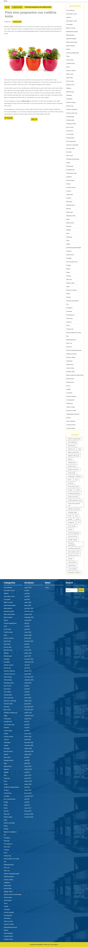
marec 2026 (27, 602)
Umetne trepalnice (71, 396)
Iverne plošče (70, 134)
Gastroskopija (70, 116)
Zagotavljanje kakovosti (72, 414)
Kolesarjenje (69, 166)
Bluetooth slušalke (71, 38)
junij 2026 (27, 593)
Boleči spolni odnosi (71, 42)
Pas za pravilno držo (72, 261)
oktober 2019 (28, 769)
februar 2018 (27, 793)
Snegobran (69, 361)
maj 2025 (27, 626)
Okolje (68, 244)
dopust (70, 459)
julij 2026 (26, 590)
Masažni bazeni (70, 205)
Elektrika (68, 88)
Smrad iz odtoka (70, 357)
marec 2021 (27, 733)
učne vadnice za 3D (73, 552)
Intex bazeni (69, 130)
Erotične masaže (71, 102)
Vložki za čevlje (70, 407)
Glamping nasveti (71, 123)
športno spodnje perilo (74, 438)
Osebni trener (70, 254)
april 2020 (27, 763)
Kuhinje (68, 184)
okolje (69, 515)
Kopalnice (69, 176)
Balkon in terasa (70, 28)
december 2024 (28, 641)
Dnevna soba (70, 81)
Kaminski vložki (70, 148)
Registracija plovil (71, 339)
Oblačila (68, 230)
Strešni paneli (70, 382)
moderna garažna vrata (74, 500)
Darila (68, 67)
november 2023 (28, 659)
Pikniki (68, 272)
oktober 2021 (28, 712)
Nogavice (69, 226)
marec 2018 (27, 790)
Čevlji (67, 56)
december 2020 (28, 742)
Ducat (5, 1)
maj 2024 (27, 647)
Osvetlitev (69, 258)
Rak (67, 336)
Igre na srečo (70, 127)
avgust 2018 (27, 784)
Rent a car (69, 343)
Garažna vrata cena (71, 113)
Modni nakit (69, 212)
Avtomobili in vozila (71, 21)
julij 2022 (26, 686)
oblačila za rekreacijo (74, 509)
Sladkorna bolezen (71, 354)
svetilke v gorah (72, 539)
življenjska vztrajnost (74, 572)
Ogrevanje (69, 237)
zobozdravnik (72, 565)
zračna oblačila (72, 569)
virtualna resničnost (73, 555)
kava (76, 479)
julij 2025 (26, 623)
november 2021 (28, 709)
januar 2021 (27, 739)
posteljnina (71, 522)
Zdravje (68, 417)
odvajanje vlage (72, 512)
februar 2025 (27, 635)
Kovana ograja (70, 180)
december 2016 (28, 814)
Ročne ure (69, 346)
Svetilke (68, 389)
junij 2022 (27, 689)
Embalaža (69, 95)
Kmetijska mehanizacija (72, 159)
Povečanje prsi (70, 315)
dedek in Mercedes (73, 452)
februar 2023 (27, 671)
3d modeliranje (70, 10)
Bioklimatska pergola (72, 31)
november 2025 (28, 611)
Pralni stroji (69, 318)
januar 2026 (27, 605)
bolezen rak (71, 449)
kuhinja (70, 490)
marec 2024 (27, 650)
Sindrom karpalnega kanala (73, 350)
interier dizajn (71, 473)
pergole (70, 519)
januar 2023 (27, 674)
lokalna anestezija (73, 496)
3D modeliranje (72, 442)
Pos (67, 304)
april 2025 (27, 629)
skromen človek (72, 536)
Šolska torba (69, 364)
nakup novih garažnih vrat (74, 504)
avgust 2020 (27, 754)
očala (76, 515)
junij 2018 (27, 787)
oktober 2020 (28, 748)
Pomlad (68, 297)
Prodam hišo (69, 329)
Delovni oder (69, 74)
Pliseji (68, 286)
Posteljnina (69, 307)
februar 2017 (27, 811)
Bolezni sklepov (70, 45)
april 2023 (27, 668)
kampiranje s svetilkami (74, 476)
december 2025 (28, 608)
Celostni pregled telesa (72, 52)
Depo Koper (69, 77)
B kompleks (69, 24)
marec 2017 (27, 808)
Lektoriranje (69, 194)
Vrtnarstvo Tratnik (71, 410)
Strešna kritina (70, 378)
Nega (67, 219)
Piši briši (68, 276)
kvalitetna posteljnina (74, 493)
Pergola (68, 265)
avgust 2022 (27, 683)
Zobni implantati (70, 421)
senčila (70, 529)
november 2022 (28, 677)
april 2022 (27, 695)
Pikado (68, 269)
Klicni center (69, 155)
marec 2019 (27, 775)
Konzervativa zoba (71, 173)
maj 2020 (27, 760)
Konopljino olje (70, 169)
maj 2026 (27, 596)
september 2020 (29, 751)
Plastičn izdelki (70, 283)
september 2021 (29, 715)
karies (70, 479)
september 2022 (29, 680)
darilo (79, 449)
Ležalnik (68, 198)
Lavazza (68, 191)
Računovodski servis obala (73, 332)
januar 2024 (27, 656)
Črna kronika (69, 60)
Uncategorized (70, 400)
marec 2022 (27, 697)
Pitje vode (69, 279)
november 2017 (28, 796)
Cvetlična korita (17, 7)
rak (78, 522)
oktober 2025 (28, 614)
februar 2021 (27, 736)
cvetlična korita (25, 101)
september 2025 (29, 617)
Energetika (69, 99)
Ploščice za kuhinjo (71, 290)
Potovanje (69, 311)
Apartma (68, 17)
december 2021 (28, 706)
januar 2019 (27, 778)
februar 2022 (27, 700)
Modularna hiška (70, 215)
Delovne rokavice (71, 70)
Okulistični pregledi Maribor (73, 247)
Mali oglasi (69, 201)
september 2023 (29, 662)
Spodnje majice (70, 371)
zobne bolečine (72, 562)
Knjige (68, 162)
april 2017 (27, 805)
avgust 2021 (27, 718)
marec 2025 (27, 632)
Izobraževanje (70, 137)
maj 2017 (27, 802)
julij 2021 (26, 721)
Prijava (47, 587)
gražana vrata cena (73, 469)
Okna (67, 240)
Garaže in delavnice (71, 109)
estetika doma (72, 462)
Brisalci (68, 49)
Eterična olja (69, 106)
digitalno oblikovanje (73, 455)
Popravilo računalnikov (72, 300)
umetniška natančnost (74, 548)
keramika (70, 483)
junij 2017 (27, 799)
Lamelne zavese (70, 187)
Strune (68, 385)
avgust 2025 (27, 620)
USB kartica (69, 403)
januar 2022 (27, 703)
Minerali (68, 208)
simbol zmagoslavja (73, 533)
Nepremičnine (70, 222)
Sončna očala (70, 368)
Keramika (69, 152)
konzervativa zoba (73, 486)
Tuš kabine (69, 393)
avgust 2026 (27, 587)
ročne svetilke (72, 526)
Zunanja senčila (70, 428)
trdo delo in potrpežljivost (71, 544)
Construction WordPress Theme (39, 944)
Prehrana (69, 322)
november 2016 (28, 817)
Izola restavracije (71, 141)
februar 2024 (27, 653)
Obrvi (67, 233)
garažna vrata (72, 466)
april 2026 (27, 599)
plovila (77, 519)
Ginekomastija (70, 120)
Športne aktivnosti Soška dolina (74, 375)
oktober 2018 (28, 781)
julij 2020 (26, 757)
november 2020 (28, 745)
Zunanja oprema (70, 424)
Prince (68, 325)
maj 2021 (27, 727)
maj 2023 (27, 665)
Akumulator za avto (71, 14)
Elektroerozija (70, 91)
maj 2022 (27, 691)
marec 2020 (27, 766)
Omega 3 (69, 251)
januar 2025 (27, 638)
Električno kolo (70, 84)
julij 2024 (26, 644)
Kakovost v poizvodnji (72, 145)
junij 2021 (27, 724)
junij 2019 (27, 772)
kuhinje (78, 490)
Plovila (68, 293)
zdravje (70, 558)
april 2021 (27, 730)
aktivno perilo (71, 445)
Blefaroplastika (70, 35)
